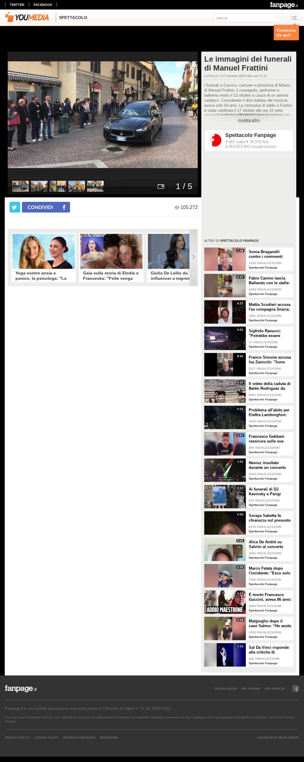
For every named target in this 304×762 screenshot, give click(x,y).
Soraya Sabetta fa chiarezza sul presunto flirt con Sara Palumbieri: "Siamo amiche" (270, 518)
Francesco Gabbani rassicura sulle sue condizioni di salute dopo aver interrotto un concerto (270, 439)
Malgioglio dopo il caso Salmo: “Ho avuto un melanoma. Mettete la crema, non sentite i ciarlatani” (270, 623)
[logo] (284, 5)
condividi (40, 207)
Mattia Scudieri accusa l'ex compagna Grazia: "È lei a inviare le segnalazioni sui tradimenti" (269, 307)
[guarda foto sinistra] (27, 115)
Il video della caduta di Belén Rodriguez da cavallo (270, 386)
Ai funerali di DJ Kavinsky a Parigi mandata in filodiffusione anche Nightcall (267, 491)
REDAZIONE (109, 737)
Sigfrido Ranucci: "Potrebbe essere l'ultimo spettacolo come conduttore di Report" (267, 333)
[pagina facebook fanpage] (295, 688)
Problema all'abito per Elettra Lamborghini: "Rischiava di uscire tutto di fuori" (269, 412)
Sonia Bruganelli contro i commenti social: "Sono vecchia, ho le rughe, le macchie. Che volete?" (269, 254)
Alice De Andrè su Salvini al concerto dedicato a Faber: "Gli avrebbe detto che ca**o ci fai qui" (269, 544)
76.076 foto (259, 142)
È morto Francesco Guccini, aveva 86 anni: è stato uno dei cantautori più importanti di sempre (270, 597)
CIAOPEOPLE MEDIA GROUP (278, 737)
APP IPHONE (250, 688)
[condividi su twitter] (15, 207)
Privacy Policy (17, 737)
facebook (43, 5)
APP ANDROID (275, 688)
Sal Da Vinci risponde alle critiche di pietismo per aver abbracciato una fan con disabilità (269, 650)
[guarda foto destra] (122, 115)
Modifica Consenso (79, 737)
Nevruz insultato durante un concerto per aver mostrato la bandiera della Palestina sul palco (267, 465)
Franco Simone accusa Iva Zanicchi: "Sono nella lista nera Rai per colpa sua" (270, 360)
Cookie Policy (47, 737)
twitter (17, 5)
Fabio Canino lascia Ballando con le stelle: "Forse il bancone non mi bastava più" (269, 280)
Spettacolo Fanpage (250, 135)
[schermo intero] (161, 186)
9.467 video (235, 142)
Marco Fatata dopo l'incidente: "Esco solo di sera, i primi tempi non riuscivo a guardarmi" (269, 571)
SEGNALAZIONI (225, 688)
